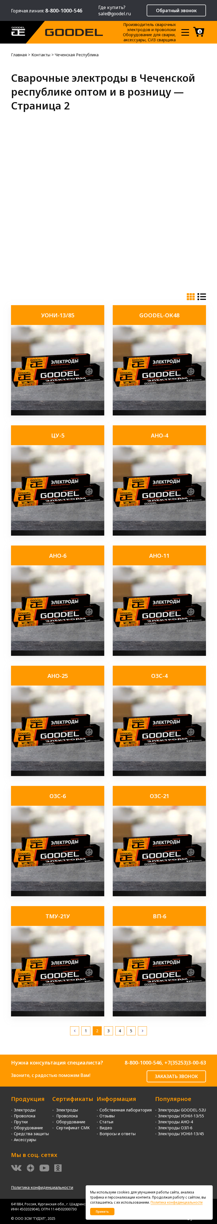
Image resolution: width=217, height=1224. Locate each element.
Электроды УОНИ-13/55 (181, 1116)
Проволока (24, 1116)
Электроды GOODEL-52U (182, 1110)
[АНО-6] (57, 654)
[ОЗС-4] (159, 774)
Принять (102, 1212)
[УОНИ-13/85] (57, 414)
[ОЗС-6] (57, 894)
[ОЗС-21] (159, 894)
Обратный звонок (176, 10)
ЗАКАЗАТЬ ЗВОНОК (176, 1076)
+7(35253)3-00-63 (185, 1062)
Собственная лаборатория (125, 1110)
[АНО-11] (159, 654)
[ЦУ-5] (57, 534)
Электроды (25, 1110)
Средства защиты (31, 1133)
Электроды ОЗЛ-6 (175, 1127)
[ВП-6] (159, 1015)
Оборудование (28, 1127)
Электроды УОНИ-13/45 (181, 1133)
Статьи (106, 1121)
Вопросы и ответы (117, 1133)
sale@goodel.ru (114, 13)
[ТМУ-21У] (57, 1015)
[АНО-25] (57, 774)
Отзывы (107, 1116)
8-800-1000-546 (143, 1062)
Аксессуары (25, 1139)
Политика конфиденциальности (42, 1187)
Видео (105, 1127)
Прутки (21, 1121)
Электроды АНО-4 (175, 1121)
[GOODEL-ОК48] (159, 414)
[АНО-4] (159, 534)
